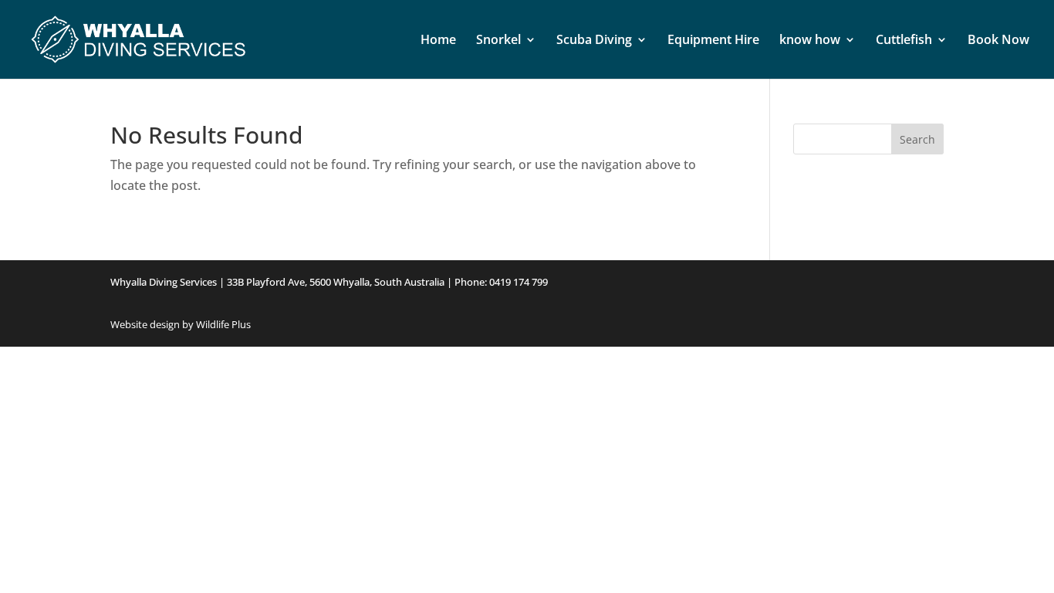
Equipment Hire (713, 41)
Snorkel (498, 41)
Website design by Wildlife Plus (180, 324)
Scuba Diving (594, 41)
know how (809, 41)
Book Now (998, 41)
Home (438, 41)
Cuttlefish (904, 41)
